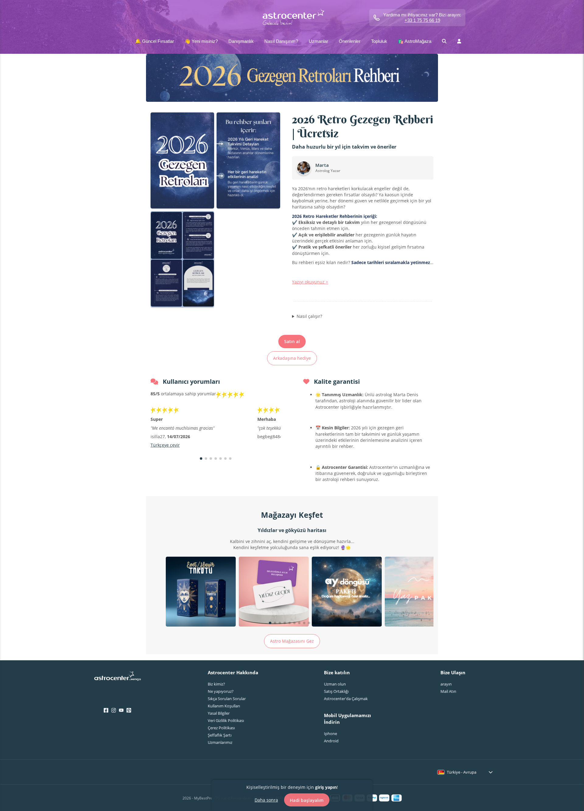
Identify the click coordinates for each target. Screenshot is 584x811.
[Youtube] (121, 710)
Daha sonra (266, 799)
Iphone (330, 733)
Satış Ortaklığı (336, 691)
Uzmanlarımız (220, 742)
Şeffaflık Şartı (219, 735)
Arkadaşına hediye (292, 358)
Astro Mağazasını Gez (292, 641)
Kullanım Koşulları (224, 706)
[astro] (292, 17)
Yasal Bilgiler (219, 713)
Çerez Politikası (221, 727)
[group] (201, 592)
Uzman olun (335, 684)
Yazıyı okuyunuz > (310, 282)
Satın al (292, 341)
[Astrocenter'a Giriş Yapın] (117, 677)
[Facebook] (106, 710)
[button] (201, 458)
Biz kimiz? (216, 684)
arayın (446, 684)
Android (331, 741)
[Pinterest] (129, 710)
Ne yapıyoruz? (221, 691)
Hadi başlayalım (307, 800)
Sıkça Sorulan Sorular (227, 698)
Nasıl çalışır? (309, 316)
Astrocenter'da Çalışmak (346, 698)
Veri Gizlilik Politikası (226, 720)
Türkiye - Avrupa (461, 772)
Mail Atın (448, 691)
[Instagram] (113, 710)
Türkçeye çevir (165, 445)
